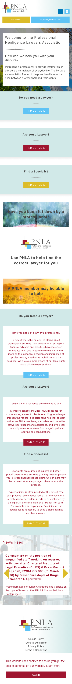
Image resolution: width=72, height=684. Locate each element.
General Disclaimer (36, 642)
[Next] (66, 573)
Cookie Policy (36, 638)
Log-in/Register (50, 19)
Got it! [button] (36, 674)
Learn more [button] (53, 665)
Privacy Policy (36, 646)
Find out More (36, 110)
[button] (67, 11)
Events (16, 19)
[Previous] (5, 573)
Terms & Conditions (36, 649)
